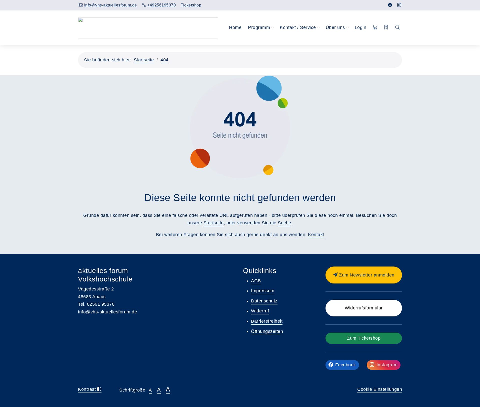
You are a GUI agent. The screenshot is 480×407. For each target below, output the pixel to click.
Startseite (144, 59)
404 (164, 59)
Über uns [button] (335, 27)
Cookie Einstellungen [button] (379, 389)
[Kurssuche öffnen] (397, 27)
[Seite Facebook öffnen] (390, 5)
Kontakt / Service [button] (298, 27)
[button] (375, 27)
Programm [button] (259, 27)
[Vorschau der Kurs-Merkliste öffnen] (386, 27)
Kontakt (316, 234)
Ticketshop (191, 5)
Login (360, 27)
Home (235, 27)
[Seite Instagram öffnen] (399, 5)
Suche (284, 222)
